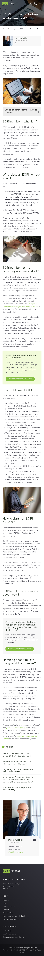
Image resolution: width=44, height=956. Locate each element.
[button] (40, 3)
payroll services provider (16, 728)
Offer (5, 903)
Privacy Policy (8, 913)
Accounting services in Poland (14, 916)
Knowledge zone (13, 29)
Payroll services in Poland (12, 919)
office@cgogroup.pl (15, 852)
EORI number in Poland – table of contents (21, 111)
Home (4, 29)
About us (6, 900)
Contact (6, 910)
